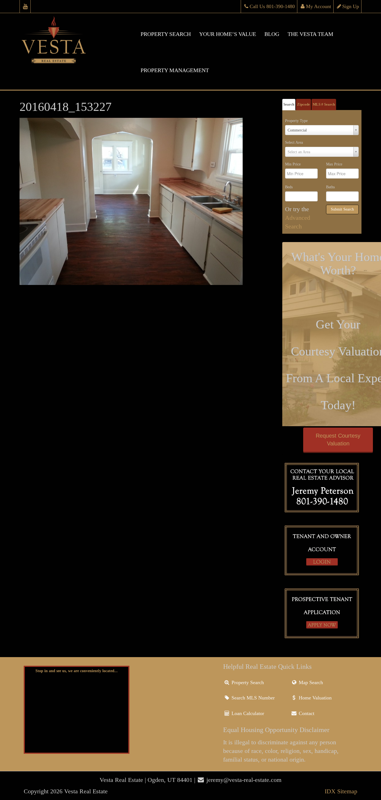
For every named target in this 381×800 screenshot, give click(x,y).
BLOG (271, 34)
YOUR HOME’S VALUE (227, 34)
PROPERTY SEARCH (166, 34)
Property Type (296, 121)
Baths (330, 187)
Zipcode (303, 104)
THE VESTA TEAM (310, 34)
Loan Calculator (247, 713)
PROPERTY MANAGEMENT (175, 70)
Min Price (293, 164)
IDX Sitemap (341, 791)
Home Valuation (314, 698)
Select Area (294, 142)
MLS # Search (324, 104)
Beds (289, 187)
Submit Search (342, 209)
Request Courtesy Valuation (338, 440)
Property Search (247, 682)
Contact (305, 713)
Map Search (310, 682)
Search (288, 104)
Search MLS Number (252, 698)
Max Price (334, 164)
